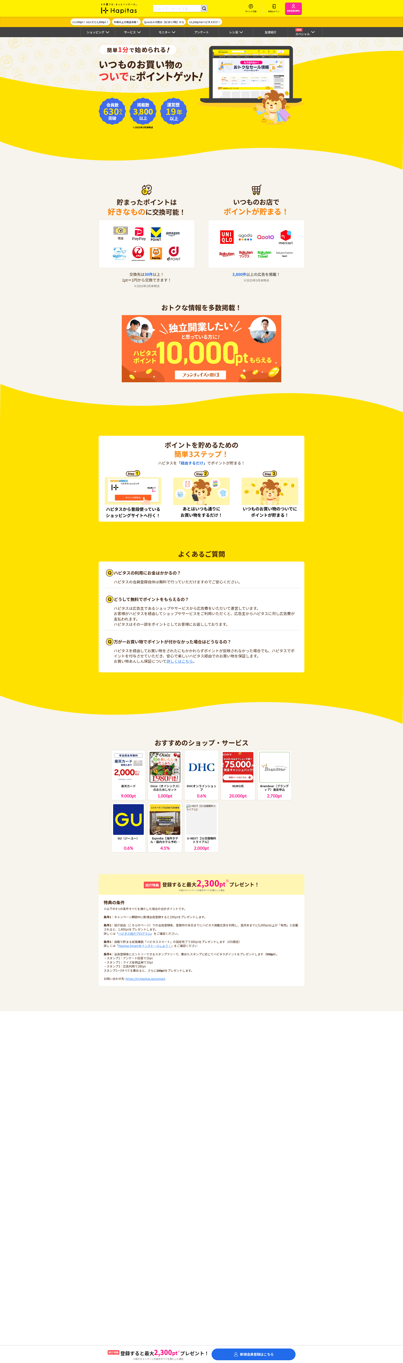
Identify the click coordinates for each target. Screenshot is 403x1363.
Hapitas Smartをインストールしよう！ (144, 946)
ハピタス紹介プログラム (134, 933)
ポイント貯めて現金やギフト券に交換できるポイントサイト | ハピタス (119, 8)
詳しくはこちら (179, 661)
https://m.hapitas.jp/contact (145, 979)
